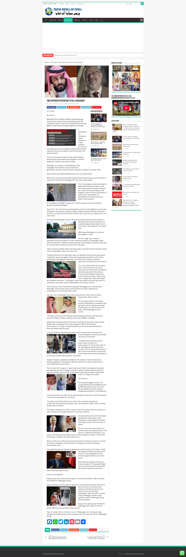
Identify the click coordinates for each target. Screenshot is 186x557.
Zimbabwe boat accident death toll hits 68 (65, 55)
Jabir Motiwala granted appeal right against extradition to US (58, 537)
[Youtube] (130, 4)
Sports (91, 20)
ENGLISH (61, 3)
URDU (67, 3)
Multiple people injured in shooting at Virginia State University (130, 162)
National (60, 20)
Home (45, 20)
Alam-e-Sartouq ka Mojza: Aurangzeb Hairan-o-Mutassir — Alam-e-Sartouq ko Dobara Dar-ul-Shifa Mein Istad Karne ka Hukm (126, 128)
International (68, 20)
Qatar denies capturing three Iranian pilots (98, 142)
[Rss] (127, 4)
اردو (102, 20)
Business (84, 20)
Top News (76, 103)
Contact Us (81, 3)
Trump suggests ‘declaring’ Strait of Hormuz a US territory (98, 125)
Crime (96, 20)
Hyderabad (53, 20)
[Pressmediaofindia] (63, 11)
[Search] (142, 3)
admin (50, 103)
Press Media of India (138, 554)
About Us (73, 3)
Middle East (77, 20)
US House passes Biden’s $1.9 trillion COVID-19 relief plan (96, 537)
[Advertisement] (93, 37)
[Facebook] (128, 4)
